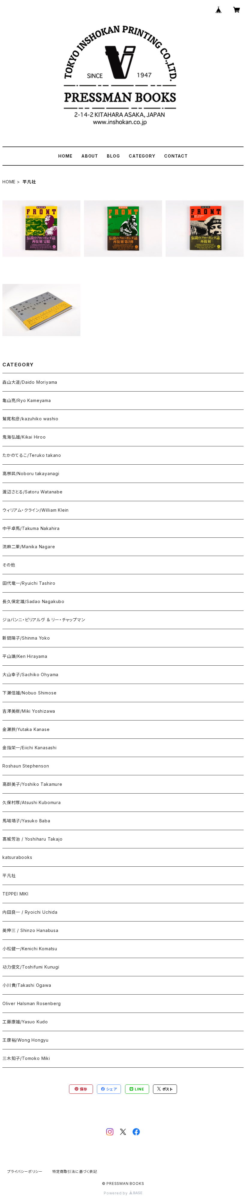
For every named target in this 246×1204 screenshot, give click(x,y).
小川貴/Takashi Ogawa (26, 985)
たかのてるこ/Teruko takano (31, 455)
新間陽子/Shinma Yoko (26, 637)
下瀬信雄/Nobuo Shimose (29, 692)
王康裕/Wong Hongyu (25, 1040)
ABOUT (89, 155)
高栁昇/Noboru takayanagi (30, 473)
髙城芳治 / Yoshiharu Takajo (32, 839)
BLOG (113, 155)
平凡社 (9, 875)
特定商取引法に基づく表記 (74, 1171)
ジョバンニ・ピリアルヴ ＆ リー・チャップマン (43, 619)
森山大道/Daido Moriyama (29, 382)
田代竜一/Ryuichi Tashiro (29, 583)
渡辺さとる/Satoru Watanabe (32, 491)
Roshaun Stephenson (25, 765)
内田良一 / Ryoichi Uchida (30, 912)
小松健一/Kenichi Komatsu (29, 948)
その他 (8, 564)
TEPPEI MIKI (15, 893)
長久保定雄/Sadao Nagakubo (33, 601)
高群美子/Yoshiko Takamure (32, 784)
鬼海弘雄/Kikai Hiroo (24, 436)
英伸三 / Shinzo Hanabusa (30, 930)
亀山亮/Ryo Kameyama (26, 400)
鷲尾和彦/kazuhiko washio (30, 418)
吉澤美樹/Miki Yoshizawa (28, 711)
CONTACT (176, 155)
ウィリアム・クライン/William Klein (35, 510)
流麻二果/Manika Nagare (28, 546)
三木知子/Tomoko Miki (26, 1058)
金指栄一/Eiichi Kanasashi (29, 747)
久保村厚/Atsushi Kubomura (31, 802)
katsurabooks (17, 857)
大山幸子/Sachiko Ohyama (30, 674)
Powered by (116, 1193)
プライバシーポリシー (25, 1171)
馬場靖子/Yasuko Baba (26, 820)
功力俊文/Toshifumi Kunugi (30, 966)
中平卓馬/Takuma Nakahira (31, 528)
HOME (65, 155)
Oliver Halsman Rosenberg (31, 1003)
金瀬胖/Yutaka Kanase (26, 729)
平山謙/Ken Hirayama (24, 656)
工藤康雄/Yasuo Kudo (25, 1021)
